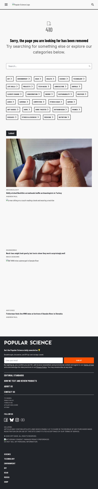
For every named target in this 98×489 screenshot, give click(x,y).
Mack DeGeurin (12, 257)
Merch (6, 477)
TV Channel (8, 398)
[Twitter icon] (11, 420)
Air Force (10, 310)
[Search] (89, 66)
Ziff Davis (14, 436)
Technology (9, 459)
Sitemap (6, 407)
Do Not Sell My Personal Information (20, 442)
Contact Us (9, 391)
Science (7, 454)
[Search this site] (92, 4)
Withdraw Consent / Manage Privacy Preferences (27, 439)
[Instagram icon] (17, 420)
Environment (9, 463)
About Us (8, 386)
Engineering (11, 250)
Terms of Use (88, 365)
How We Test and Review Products (20, 380)
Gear (6, 472)
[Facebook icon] (6, 420)
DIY (5, 468)
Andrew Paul (11, 196)
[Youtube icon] (22, 420)
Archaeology (12, 190)
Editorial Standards (14, 375)
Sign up (79, 360)
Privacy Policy (41, 367)
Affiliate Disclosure (11, 405)
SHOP (6, 482)
